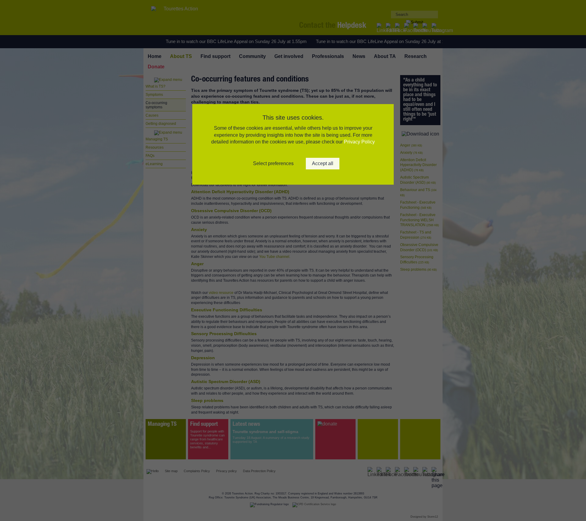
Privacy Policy (359, 141)
